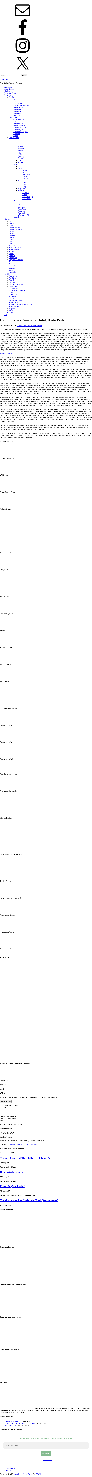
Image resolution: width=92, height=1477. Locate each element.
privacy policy (47, 1460)
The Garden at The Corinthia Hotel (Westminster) (29, 1200)
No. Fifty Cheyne (10, 1425)
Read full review (6, 353)
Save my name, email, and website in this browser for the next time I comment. (30, 1097)
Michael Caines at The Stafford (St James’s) (25, 1157)
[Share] (46, 1059)
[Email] (46, 1055)
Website (3, 1093)
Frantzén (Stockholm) (12, 1186)
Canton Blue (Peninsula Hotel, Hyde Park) (22, 1145)
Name (3, 1085)
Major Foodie (5, 79)
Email (2, 1089)
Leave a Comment (35, 326)
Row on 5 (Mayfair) (11, 1172)
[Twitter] (46, 1051)
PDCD (38, 1474)
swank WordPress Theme (23, 1474)
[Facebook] (46, 1048)
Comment (4, 1081)
